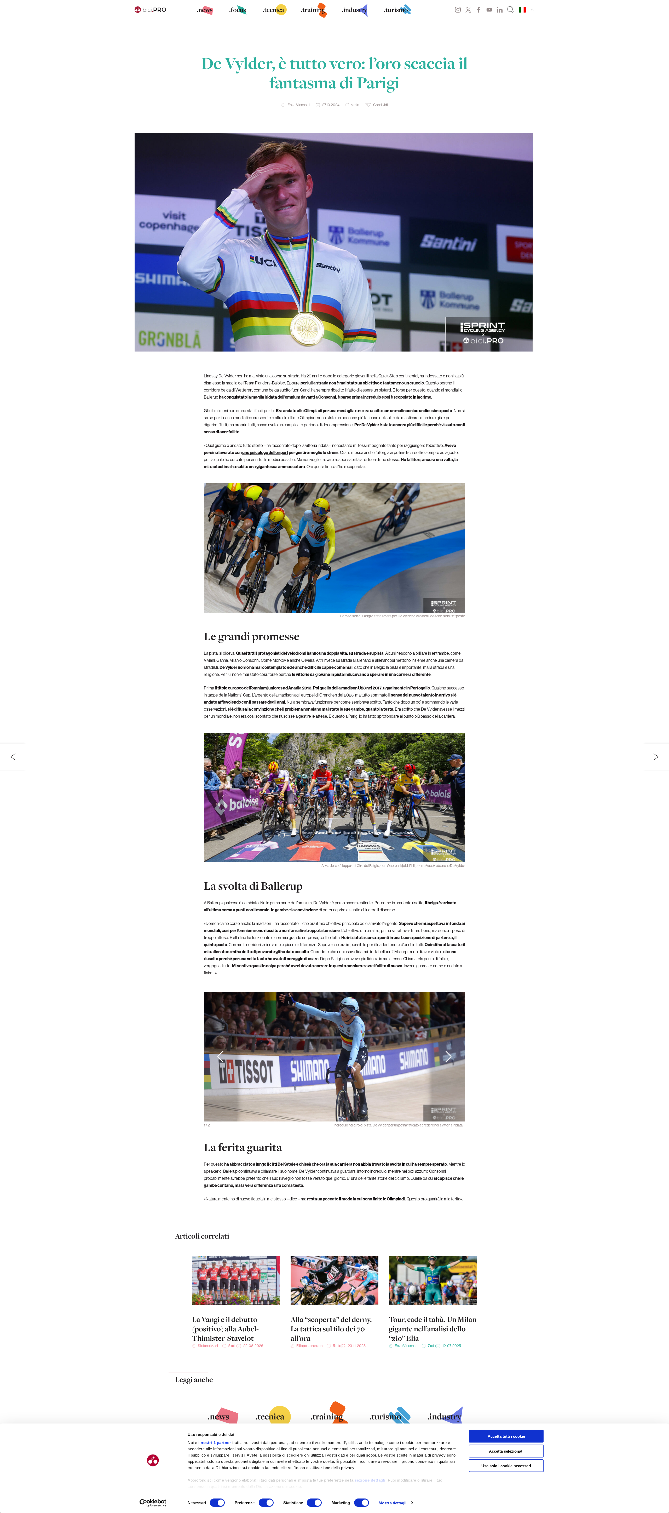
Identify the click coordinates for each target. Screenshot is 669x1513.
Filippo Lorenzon (309, 1345)
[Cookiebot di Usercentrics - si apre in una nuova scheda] (153, 1503)
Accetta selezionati (506, 1451)
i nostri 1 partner (214, 1442)
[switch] (266, 1502)
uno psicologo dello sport (265, 452)
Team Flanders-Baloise (264, 383)
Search (510, 9)
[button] (448, 1057)
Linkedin (500, 10)
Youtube (489, 10)
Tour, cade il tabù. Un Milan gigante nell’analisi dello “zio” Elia (432, 1329)
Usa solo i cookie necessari (506, 1466)
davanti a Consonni (318, 397)
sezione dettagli (370, 1480)
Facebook (479, 10)
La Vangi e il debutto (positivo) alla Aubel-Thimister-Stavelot (225, 1329)
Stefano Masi (208, 1345)
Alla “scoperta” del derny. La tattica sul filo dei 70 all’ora (331, 1329)
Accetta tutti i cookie (506, 1436)
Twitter (468, 10)
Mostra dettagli (393, 1502)
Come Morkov (273, 660)
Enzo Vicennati (298, 104)
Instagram (458, 10)
